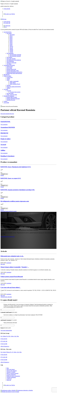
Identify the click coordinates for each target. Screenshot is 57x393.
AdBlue (8, 88)
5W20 (11, 41)
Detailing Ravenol (11, 100)
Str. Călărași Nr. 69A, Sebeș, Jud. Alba (10, 336)
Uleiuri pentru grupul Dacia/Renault (12, 276)
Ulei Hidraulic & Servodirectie (14, 60)
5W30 (11, 42)
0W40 (11, 40)
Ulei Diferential (10, 61)
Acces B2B (6, 102)
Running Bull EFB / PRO (13, 70)
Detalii (2, 175)
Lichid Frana (10, 77)
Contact (5, 101)
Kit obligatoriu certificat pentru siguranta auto (15, 201)
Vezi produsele (4, 124)
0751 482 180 (7, 23)
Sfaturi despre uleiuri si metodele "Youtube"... (15, 267)
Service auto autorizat (12, 370)
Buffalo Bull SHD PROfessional (14, 73)
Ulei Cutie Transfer (11, 58)
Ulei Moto (9, 64)
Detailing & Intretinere (9, 96)
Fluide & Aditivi (7, 76)
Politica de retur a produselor (13, 376)
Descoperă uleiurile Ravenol (7, 113)
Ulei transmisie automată (15, 54)
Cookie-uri (9, 378)
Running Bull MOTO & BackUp (14, 72)
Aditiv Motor (13, 82)
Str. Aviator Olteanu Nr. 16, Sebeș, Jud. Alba (11, 352)
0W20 (11, 37)
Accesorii (6, 89)
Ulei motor (9, 33)
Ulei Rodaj (12, 34)
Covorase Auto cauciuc (15, 92)
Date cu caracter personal (12, 373)
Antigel (8, 78)
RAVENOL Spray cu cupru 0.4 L (11, 178)
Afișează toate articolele (6, 296)
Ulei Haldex (9, 57)
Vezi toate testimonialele (6, 330)
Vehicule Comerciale (11, 62)
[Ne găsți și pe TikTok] (9, 14)
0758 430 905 (7, 8)
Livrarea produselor (11, 374)
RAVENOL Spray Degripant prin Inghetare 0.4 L (16, 167)
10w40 (11, 48)
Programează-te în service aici (8, 236)
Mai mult (3, 264)
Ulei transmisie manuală (15, 56)
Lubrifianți (8, 262)
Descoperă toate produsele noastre (9, 211)
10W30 (11, 46)
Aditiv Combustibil (14, 81)
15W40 (11, 50)
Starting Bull (9, 66)
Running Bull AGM (11, 69)
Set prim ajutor (10, 93)
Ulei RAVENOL (8, 32)
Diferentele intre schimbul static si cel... (12, 256)
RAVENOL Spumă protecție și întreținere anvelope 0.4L (18, 190)
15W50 (11, 52)
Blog (8, 368)
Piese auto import (11, 369)
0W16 (11, 36)
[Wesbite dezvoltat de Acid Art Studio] (10, 391)
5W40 (11, 44)
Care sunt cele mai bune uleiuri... (11, 287)
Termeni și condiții (11, 372)
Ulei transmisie (10, 53)
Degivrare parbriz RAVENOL (14, 86)
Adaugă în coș (4, 174)
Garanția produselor (11, 377)
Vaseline (8, 85)
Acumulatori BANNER (9, 65)
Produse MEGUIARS (12, 97)
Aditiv (8, 80)
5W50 (11, 45)
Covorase (9, 90)
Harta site (9, 380)
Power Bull (9, 68)
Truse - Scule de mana (12, 94)
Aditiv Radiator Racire (15, 84)
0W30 (11, 38)
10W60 (11, 49)
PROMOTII (6, 74)
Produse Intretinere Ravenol (13, 98)
